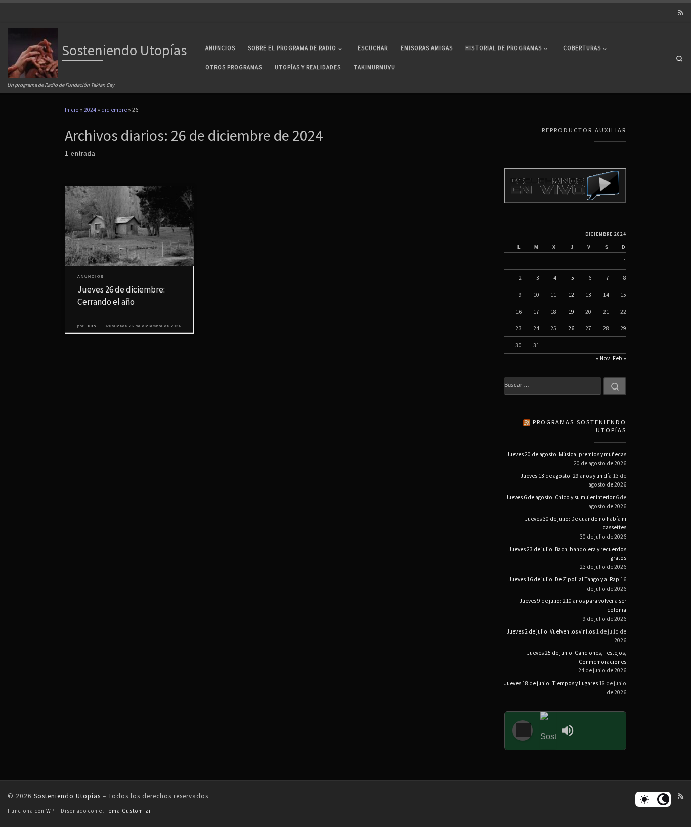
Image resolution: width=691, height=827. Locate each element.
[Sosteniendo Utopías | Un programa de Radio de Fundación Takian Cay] (33, 51)
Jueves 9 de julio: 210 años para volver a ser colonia (573, 605)
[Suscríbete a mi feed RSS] (680, 13)
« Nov (603, 358)
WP (50, 810)
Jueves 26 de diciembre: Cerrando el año (121, 295)
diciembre (114, 109)
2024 (90, 109)
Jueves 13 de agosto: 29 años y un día (566, 475)
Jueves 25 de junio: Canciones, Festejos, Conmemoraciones (576, 657)
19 (571, 311)
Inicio (72, 109)
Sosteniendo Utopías (67, 796)
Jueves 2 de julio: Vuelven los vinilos (551, 631)
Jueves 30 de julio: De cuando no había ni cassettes (575, 523)
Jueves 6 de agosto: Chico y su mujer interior (560, 497)
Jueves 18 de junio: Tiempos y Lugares (551, 683)
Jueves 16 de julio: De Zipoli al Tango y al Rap (564, 579)
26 (571, 328)
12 (571, 294)
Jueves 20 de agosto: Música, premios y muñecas (566, 454)
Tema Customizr (128, 810)
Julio (90, 326)
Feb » (619, 358)
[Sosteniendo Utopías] (548, 730)
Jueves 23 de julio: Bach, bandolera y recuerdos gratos (567, 554)
